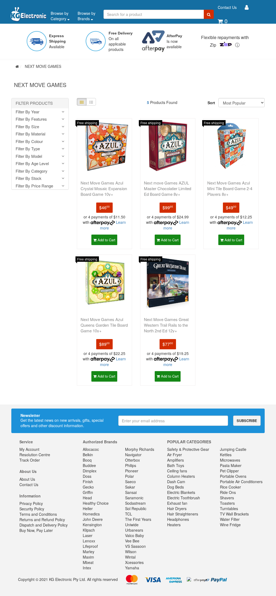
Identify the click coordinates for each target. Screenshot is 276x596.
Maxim (88, 557)
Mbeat (88, 562)
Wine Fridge (230, 524)
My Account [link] (29, 449)
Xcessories (134, 562)
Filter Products (34, 103)
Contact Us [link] (28, 484)
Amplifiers (175, 460)
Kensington (92, 524)
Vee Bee (132, 540)
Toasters (227, 503)
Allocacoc (91, 449)
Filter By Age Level (32, 163)
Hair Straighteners (182, 514)
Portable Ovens (233, 476)
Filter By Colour (29, 141)
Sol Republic (135, 508)
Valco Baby (134, 535)
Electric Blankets (181, 492)
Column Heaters (181, 476)
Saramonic (134, 497)
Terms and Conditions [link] (38, 514)
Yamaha (132, 567)
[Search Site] (209, 14)
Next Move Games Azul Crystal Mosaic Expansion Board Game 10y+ (104, 188)
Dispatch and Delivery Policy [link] (43, 525)
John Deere (93, 519)
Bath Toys (175, 465)
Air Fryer (174, 454)
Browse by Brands (86, 16)
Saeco (130, 481)
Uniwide (132, 524)
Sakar (130, 487)
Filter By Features (31, 119)
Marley (88, 551)
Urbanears (134, 530)
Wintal (130, 557)
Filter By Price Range (34, 186)
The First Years (138, 519)
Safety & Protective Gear (188, 449)
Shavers (227, 497)
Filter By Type (28, 149)
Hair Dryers (177, 508)
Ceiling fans (177, 470)
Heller (88, 508)
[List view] (91, 102)
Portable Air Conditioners (241, 481)
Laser (87, 535)
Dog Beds (175, 487)
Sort (211, 102)
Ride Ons (228, 492)
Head (87, 497)
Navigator (133, 454)
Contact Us (227, 7)
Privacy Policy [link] (31, 503)
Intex (87, 567)
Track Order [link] (29, 460)
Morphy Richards (139, 449)
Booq (87, 460)
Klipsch (89, 530)
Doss (87, 476)
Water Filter (230, 519)
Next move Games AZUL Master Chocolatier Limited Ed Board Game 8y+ (167, 188)
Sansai (131, 492)
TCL (128, 514)
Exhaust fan (177, 503)
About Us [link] (27, 479)
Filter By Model (29, 156)
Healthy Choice (96, 503)
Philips (130, 465)
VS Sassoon (135, 546)
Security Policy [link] (31, 508)
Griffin (88, 492)
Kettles (226, 454)
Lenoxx (89, 540)
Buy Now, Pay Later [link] (36, 530)
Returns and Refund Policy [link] (42, 519)
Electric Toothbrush (183, 497)
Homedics (91, 514)
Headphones (178, 519)
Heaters (174, 524)
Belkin (88, 454)
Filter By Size (27, 126)
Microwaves (230, 460)
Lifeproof (90, 546)
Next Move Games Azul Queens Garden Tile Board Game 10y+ (104, 324)
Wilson (130, 551)
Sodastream (135, 503)
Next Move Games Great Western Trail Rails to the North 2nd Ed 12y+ (166, 324)
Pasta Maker (231, 465)
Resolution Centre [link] (34, 454)
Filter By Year (27, 112)
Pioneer (131, 470)
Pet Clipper (229, 470)
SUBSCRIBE (247, 420)
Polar (129, 476)
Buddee (89, 465)
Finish (88, 481)
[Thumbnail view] (82, 102)
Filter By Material (30, 134)
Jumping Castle (233, 449)
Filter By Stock (29, 178)
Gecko (88, 487)
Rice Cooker (230, 487)
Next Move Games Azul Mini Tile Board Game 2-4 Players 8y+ (229, 188)
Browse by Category (59, 16)
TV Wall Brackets (234, 514)
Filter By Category (31, 171)
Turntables (229, 508)
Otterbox (132, 460)
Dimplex (89, 470)
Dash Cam (176, 481)
